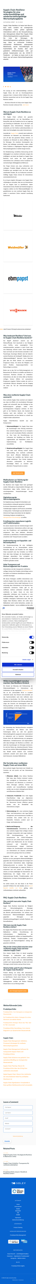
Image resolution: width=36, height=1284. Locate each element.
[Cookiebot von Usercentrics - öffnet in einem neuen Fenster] (26, 608)
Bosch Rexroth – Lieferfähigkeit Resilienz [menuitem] (18, 1253)
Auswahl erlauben (18, 669)
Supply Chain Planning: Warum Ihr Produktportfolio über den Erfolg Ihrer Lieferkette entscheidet (15, 1068)
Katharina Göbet (9, 22)
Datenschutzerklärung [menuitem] (18, 1220)
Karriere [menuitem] (18, 1208)
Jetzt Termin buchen (18, 473)
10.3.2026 (5, 1153)
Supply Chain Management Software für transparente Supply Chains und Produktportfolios (15, 1051)
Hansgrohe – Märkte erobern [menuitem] (18, 1258)
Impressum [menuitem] (18, 1217)
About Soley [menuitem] (18, 1210)
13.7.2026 (5, 1161)
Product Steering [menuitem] (18, 1227)
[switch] (29, 641)
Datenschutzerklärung (18, 1136)
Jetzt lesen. (26, 105)
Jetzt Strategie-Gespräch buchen (18, 991)
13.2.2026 (5, 1170)
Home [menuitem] (18, 1204)
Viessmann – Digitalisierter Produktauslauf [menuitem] (18, 1256)
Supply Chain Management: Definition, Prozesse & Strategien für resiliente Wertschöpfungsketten (15, 1043)
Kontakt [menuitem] (18, 1214)
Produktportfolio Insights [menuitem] (18, 1266)
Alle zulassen (18, 664)
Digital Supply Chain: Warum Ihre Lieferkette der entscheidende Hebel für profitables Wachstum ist (17, 1076)
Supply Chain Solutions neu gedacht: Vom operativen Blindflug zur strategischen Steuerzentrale (16, 1060)
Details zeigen (27, 659)
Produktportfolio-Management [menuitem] (18, 1235)
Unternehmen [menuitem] (18, 1206)
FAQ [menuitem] (18, 1212)
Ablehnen (18, 674)
